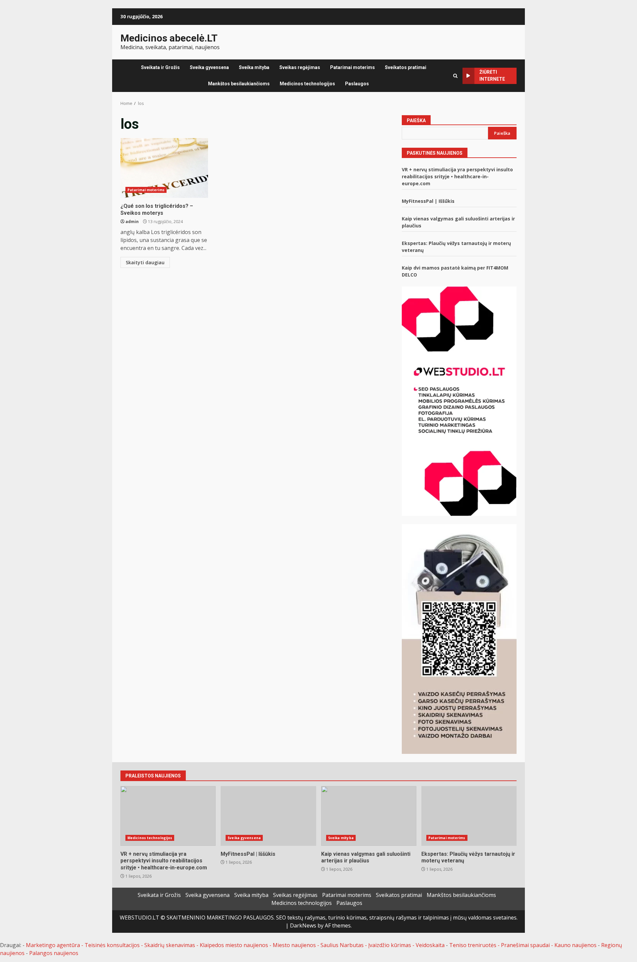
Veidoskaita (430, 945)
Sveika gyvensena (209, 67)
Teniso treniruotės (472, 945)
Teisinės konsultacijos (112, 945)
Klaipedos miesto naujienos (234, 945)
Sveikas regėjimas (299, 67)
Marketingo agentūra (53, 945)
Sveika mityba (254, 67)
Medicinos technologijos (307, 83)
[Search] (455, 75)
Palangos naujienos (53, 953)
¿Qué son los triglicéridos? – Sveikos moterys (164, 168)
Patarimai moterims (352, 67)
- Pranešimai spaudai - (526, 945)
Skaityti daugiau (145, 262)
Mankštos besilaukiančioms (239, 83)
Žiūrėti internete (492, 75)
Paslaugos (357, 83)
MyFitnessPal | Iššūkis (428, 201)
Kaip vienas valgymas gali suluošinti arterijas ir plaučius (368, 816)
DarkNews (303, 925)
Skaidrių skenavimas (169, 945)
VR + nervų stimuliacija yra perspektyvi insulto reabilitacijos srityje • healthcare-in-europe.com (457, 176)
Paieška (416, 120)
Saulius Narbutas (342, 945)
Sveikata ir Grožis (160, 67)
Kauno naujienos (575, 945)
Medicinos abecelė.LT (169, 38)
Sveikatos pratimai (405, 67)
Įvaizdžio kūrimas (389, 945)
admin (132, 221)
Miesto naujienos (294, 945)
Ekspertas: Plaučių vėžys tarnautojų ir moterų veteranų (469, 816)
